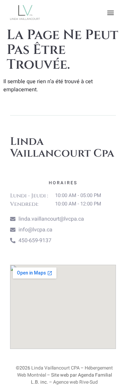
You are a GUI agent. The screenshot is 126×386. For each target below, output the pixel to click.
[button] (110, 12)
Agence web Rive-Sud (75, 382)
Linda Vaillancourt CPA (55, 368)
